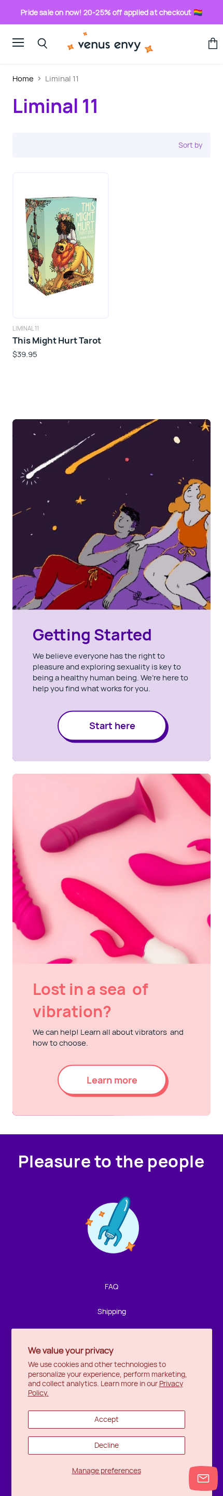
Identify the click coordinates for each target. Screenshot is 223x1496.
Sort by (190, 145)
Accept (106, 1419)
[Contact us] (203, 1478)
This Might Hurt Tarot (56, 340)
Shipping (111, 1311)
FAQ (111, 1286)
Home (23, 78)
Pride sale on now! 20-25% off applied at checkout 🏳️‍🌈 (111, 12)
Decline (106, 1445)
